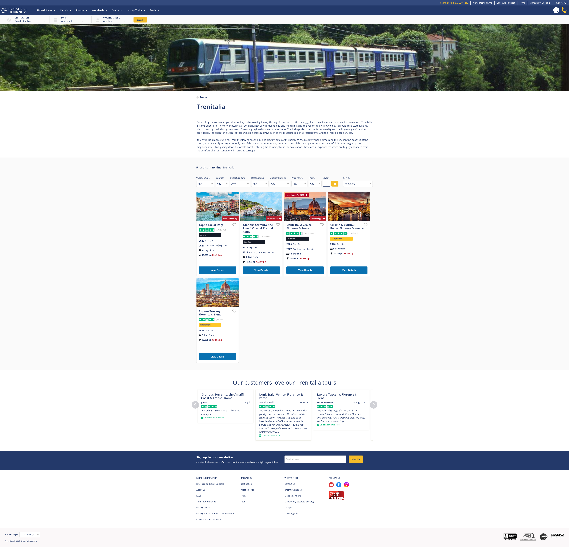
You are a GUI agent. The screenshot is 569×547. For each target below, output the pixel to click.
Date (64, 17)
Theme (312, 177)
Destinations (257, 177)
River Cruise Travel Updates (210, 483)
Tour (242, 501)
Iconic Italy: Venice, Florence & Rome (299, 226)
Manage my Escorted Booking (299, 501)
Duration (220, 177)
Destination (22, 17)
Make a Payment (292, 495)
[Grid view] (334, 184)
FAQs (522, 2)
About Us (200, 489)
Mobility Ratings (278, 177)
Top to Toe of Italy (211, 225)
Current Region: (12, 534)
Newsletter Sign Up (482, 2)
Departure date (237, 177)
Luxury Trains (134, 10)
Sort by (346, 177)
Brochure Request (506, 2)
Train (243, 495)
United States (44, 10)
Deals (153, 10)
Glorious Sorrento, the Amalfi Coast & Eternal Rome (258, 228)
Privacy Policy (203, 507)
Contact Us (289, 483)
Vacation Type (247, 489)
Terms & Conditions (206, 501)
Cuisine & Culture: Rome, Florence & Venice (347, 226)
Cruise (115, 10)
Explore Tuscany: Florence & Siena (210, 312)
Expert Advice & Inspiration (209, 519)
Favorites (559, 2)
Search (140, 20)
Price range (297, 177)
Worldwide (98, 10)
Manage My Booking (540, 2)
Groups (288, 507)
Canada (64, 10)
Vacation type (111, 17)
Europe (80, 10)
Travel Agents (291, 513)
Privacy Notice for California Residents (215, 513)
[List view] (326, 184)
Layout (326, 177)
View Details (217, 270)
